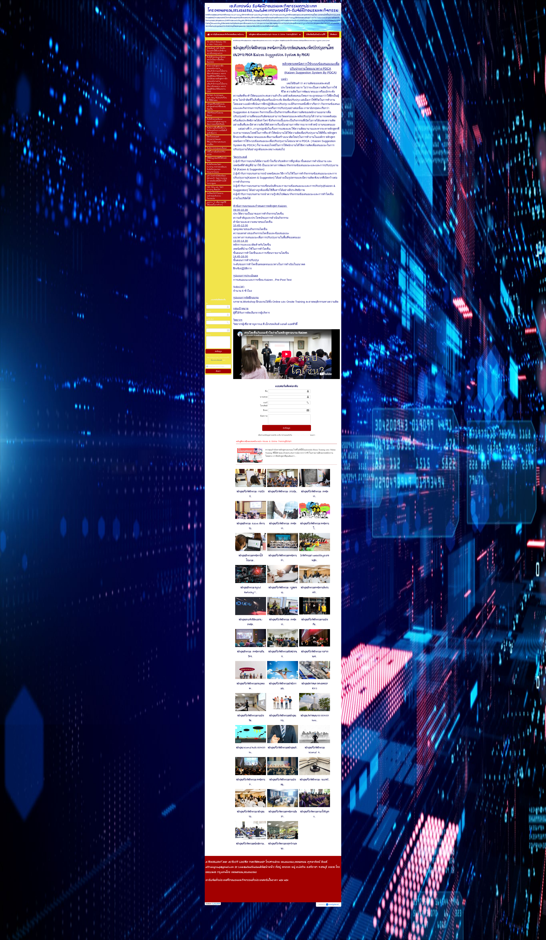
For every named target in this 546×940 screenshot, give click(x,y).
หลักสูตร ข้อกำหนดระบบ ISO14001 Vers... (315, 718)
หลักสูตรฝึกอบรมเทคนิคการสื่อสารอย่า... (314, 590)
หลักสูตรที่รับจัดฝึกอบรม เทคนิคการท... (250, 782)
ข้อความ (208, 335)
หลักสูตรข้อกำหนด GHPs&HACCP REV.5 (314, 686)
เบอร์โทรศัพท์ (210, 319)
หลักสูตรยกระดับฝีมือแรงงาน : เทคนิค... (251, 622)
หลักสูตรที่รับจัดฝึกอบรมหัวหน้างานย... (282, 654)
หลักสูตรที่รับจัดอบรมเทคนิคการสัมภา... (282, 814)
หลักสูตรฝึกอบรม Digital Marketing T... (250, 590)
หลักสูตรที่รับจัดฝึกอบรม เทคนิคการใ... (314, 526)
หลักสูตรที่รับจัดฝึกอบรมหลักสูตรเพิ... (283, 747)
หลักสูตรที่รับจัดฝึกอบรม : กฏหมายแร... (282, 590)
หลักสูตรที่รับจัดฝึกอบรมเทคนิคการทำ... (282, 558)
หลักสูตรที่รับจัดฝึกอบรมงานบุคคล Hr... (251, 686)
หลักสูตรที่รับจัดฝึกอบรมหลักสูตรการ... (282, 718)
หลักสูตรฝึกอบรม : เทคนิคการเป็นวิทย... (250, 654)
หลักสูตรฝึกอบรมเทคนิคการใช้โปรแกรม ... (251, 558)
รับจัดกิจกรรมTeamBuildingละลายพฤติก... (314, 558)
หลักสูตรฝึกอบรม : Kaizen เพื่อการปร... (251, 526)
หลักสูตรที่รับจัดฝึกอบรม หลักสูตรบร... (250, 814)
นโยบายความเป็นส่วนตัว (217, 360)
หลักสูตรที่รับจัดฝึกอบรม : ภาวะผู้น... (282, 491)
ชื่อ (207, 303)
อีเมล (207, 327)
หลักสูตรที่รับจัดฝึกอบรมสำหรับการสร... (282, 686)
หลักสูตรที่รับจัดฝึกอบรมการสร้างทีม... (314, 622)
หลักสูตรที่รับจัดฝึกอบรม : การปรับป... (251, 494)
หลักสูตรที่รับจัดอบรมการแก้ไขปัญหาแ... (314, 814)
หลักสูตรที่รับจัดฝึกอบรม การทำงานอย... (314, 654)
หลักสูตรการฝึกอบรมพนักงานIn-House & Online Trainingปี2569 (265, 40)
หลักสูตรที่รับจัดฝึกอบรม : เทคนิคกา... (314, 494)
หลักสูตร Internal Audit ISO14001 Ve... (250, 750)
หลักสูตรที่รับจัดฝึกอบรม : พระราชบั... (315, 779)
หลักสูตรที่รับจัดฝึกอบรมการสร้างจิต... (250, 718)
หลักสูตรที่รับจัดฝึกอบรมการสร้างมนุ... (282, 782)
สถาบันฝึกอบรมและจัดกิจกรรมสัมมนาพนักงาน (242, 40)
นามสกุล (208, 311)
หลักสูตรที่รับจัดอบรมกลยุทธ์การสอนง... (282, 846)
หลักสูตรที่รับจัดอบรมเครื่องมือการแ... (250, 843)
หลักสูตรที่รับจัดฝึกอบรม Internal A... (315, 750)
